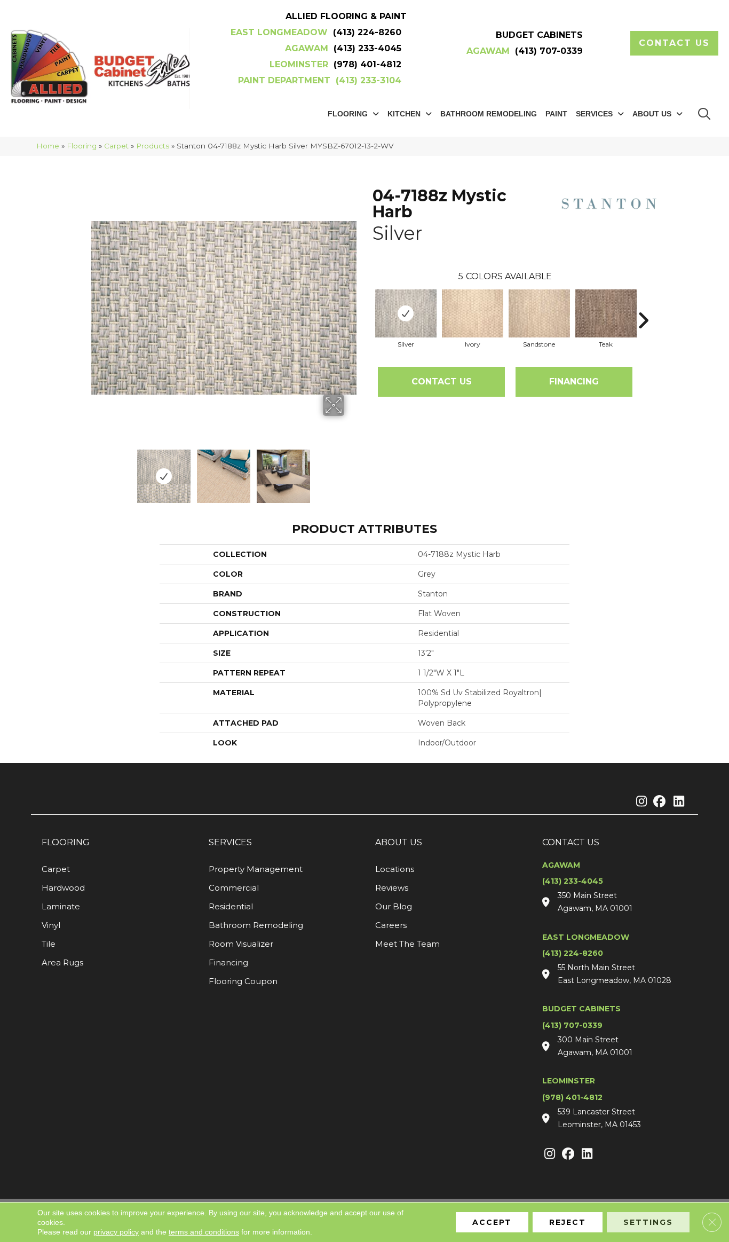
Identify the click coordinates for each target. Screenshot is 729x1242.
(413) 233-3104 (368, 80)
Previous (96, 471)
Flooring (82, 146)
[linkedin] (676, 802)
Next (351, 471)
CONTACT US (570, 842)
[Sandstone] (539, 313)
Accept (492, 1222)
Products (152, 146)
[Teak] (606, 313)
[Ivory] (472, 313)
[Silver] (406, 313)
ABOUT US (398, 842)
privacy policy (116, 1232)
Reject (567, 1222)
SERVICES (230, 842)
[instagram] (639, 802)
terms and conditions (204, 1232)
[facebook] (657, 802)
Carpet (116, 146)
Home (47, 146)
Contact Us (441, 381)
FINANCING (574, 381)
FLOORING (66, 842)
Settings (648, 1222)
